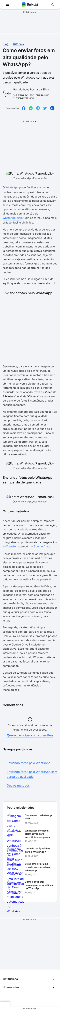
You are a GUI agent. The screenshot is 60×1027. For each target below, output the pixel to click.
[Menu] (7, 4)
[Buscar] (52, 4)
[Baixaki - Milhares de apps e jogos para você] (30, 4)
